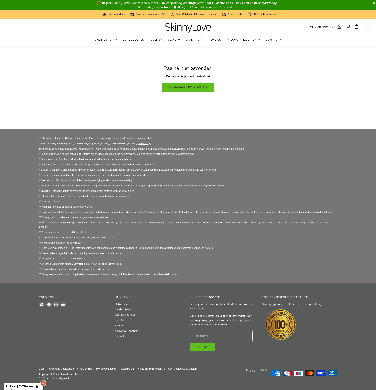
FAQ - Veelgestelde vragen (182, 368)
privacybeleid (211, 315)
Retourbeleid (127, 368)
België (255, 370)
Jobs (42, 368)
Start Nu (193, 40)
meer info (143, 143)
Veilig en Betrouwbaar (150, 368)
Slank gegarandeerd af (276, 304)
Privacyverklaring (106, 368)
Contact (273, 40)
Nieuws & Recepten (243, 40)
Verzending (86, 368)
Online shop (105, 40)
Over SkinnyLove (164, 40)
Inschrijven (202, 347)
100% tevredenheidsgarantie (55, 378)
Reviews (215, 40)
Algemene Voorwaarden (62, 368)
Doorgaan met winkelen (188, 87)
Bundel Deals (133, 40)
